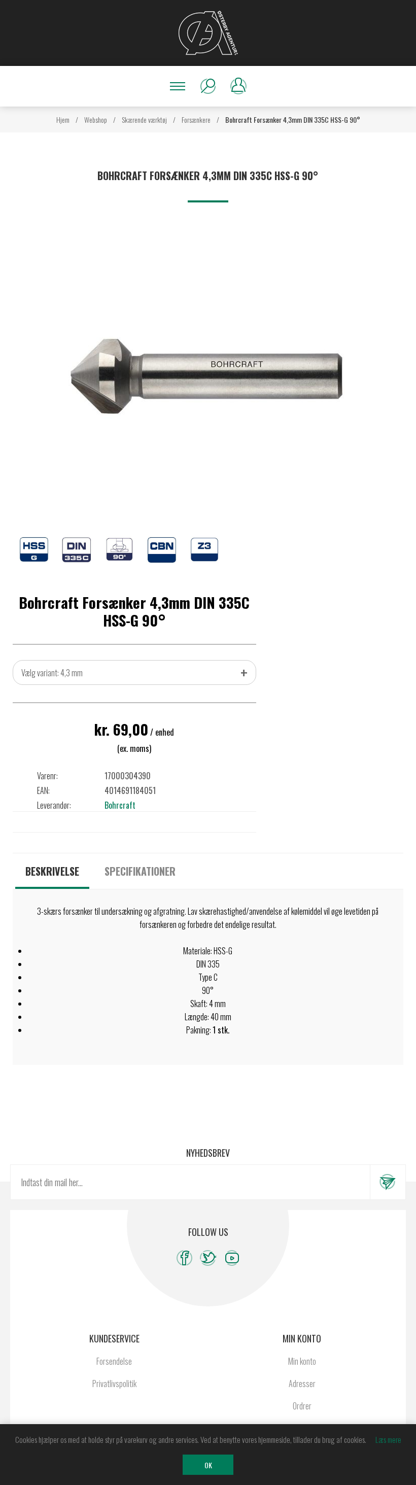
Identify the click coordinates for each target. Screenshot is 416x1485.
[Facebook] (184, 1258)
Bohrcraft (120, 805)
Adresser (302, 1383)
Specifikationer (140, 871)
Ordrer (302, 1406)
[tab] (52, 871)
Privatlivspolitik (114, 1383)
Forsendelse (114, 1361)
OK (208, 1465)
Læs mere (388, 1439)
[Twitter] (208, 1258)
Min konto (302, 1361)
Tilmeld (387, 1182)
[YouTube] (232, 1258)
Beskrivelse (52, 871)
